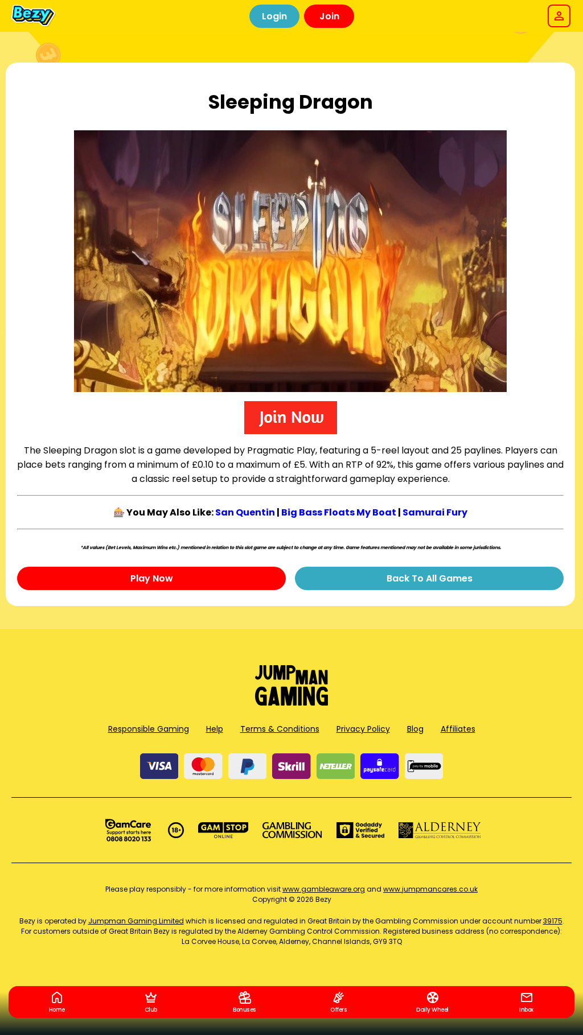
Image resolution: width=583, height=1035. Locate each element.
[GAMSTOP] (223, 830)
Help (214, 729)
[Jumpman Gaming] (291, 702)
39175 (553, 921)
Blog (415, 729)
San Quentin (245, 512)
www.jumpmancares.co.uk (430, 889)
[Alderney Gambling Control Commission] (440, 830)
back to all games (430, 578)
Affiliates (458, 729)
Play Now (151, 578)
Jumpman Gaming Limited (136, 921)
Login (274, 16)
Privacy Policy (363, 729)
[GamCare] (128, 830)
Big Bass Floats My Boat (338, 512)
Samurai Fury (435, 512)
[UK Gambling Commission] (292, 830)
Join (329, 16)
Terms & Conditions (279, 729)
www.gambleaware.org (323, 889)
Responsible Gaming (148, 729)
